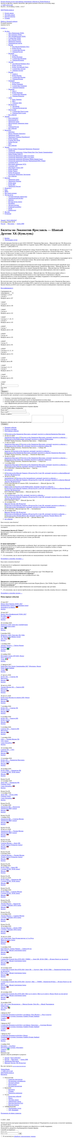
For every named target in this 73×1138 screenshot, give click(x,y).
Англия (10, 62)
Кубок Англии (17, 65)
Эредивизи (15, 106)
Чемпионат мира (13, 121)
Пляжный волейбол (14, 207)
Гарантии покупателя (15, 1079)
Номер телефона (6, 414)
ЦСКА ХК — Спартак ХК (9, 676)
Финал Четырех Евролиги (16, 133)
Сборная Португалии (19, 113)
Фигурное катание (11, 193)
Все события (12, 115)
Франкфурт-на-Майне (8, 607)
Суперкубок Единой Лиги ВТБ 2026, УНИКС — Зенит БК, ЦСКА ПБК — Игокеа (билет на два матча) (34, 959)
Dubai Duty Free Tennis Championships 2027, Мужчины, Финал (21, 666)
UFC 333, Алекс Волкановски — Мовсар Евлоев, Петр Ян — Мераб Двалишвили (27, 1004)
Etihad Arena (5, 1006)
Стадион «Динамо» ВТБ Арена (11, 905)
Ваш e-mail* (4, 412)
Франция (11, 89)
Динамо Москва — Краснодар (10, 903)
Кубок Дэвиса (12, 171)
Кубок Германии (17, 84)
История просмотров (15, 1086)
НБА (10, 144)
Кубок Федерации (14, 173)
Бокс (6, 190)
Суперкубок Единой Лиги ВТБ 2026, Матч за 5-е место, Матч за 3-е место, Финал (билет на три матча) (34, 994)
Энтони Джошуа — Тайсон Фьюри (12, 645)
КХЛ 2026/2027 (13, 118)
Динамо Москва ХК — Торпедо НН (12, 687)
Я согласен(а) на (19, 1136)
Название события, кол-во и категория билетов (16, 422)
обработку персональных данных (25, 1136)
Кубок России (16, 48)
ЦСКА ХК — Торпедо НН (9, 718)
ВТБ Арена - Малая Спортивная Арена (13, 950)
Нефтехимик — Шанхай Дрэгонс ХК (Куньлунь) (37, 488)
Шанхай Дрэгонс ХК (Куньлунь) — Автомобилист (35, 505)
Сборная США (17, 103)
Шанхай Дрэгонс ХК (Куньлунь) (15, 1063)
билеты (3, 609)
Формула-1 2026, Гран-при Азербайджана (14, 624)
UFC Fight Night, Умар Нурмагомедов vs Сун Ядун (17, 938)
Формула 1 (8, 188)
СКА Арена (4, 741)
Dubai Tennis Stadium (7, 668)
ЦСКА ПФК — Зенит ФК (9, 867)
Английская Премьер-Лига (21, 63)
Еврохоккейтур (13, 120)
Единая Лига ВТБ (14, 140)
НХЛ (10, 125)
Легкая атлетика (13, 205)
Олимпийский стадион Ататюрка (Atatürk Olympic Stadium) (20, 1016)
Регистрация (12, 1084)
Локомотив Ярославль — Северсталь (36, 458)
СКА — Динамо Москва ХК (10, 739)
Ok (20, 1133)
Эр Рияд (3, 649)
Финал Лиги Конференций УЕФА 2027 (13, 614)
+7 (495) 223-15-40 (7, 5)
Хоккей (7, 116)
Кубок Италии (16, 75)
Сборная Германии (18, 87)
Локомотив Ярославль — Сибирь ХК (36, 445)
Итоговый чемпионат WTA (17, 164)
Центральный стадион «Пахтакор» (12, 1047)
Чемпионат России (14, 186)
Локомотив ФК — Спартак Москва (12, 819)
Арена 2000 (20, 223)
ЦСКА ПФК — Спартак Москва (11, 891)
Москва (3, 680)
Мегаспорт (4, 678)
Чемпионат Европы (14, 41)
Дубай (3, 670)
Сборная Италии (17, 79)
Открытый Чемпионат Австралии (19, 174)
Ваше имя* (4, 410)
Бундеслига (16, 82)
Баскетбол (8, 130)
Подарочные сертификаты (16, 1081)
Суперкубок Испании (19, 58)
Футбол (7, 31)
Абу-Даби (4, 638)
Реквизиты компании (15, 1093)
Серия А (15, 74)
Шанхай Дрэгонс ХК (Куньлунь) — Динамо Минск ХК (35, 513)
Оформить (5, 391)
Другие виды (9, 195)
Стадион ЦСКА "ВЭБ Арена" (10, 772)
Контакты (4, 1074)
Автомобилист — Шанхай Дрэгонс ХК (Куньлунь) (37, 479)
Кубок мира (12, 183)
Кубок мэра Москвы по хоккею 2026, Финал (15, 697)
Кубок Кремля (13, 169)
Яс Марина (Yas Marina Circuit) (11, 637)
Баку (2, 628)
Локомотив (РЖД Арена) (9, 808)
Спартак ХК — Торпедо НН (10, 729)
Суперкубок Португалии (20, 111)
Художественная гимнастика (17, 196)
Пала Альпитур (6, 657)
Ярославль (11, 223)
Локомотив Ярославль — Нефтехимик (36, 438)
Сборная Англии (17, 70)
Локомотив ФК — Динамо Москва (12, 831)
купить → (4, 28)
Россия (10, 45)
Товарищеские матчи (15, 43)
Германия (11, 81)
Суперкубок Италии (18, 77)
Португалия (12, 109)
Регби (10, 208)
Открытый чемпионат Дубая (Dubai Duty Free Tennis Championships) (30, 152)
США (10, 98)
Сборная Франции (18, 96)
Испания (11, 53)
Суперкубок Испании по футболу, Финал (14, 1035)
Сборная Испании (18, 60)
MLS (13, 101)
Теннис (7, 147)
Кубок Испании (17, 57)
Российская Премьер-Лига (20, 46)
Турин (3, 659)
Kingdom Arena (5, 647)
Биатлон (7, 178)
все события (8, 470)
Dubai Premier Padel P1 (15, 154)
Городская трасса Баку (8, 626)
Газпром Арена (6, 784)
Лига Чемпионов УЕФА (16, 33)
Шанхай (3, 942)
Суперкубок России (18, 50)
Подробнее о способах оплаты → (11, 593)
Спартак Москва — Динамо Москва (12, 855)
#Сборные (8, 213)
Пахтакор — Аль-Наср (8, 1046)
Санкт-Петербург (6, 743)
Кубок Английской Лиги (20, 67)
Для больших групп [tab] (11, 240)
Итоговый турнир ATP (15, 167)
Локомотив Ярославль (58, 434)
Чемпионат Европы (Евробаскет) (19, 137)
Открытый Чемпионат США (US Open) (21, 155)
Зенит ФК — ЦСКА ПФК (9, 794)
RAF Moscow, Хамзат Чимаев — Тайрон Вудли (16, 949)
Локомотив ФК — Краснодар (10, 807)
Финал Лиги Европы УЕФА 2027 (12, 604)
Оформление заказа (14, 1101)
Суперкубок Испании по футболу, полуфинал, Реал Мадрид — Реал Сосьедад (26, 1014)
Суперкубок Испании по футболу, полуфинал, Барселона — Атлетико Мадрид (26, 1025)
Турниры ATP (12, 166)
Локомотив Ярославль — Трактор (36, 465)
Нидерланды (12, 104)
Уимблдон (11, 150)
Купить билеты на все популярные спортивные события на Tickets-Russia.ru (25, 1)
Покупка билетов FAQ (15, 1103)
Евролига (11, 132)
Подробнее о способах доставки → (12, 558)
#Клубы (7, 212)
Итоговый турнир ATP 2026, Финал (12, 656)
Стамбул (3, 618)
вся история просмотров (19, 1066)
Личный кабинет (13, 1083)
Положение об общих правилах (11, 1113)
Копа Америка (17, 99)
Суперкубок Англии (18, 69)
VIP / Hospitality (13, 1110)
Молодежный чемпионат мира (18, 123)
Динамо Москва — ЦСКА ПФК (11, 928)
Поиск (10, 1098)
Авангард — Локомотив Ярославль (35, 452)
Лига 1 (14, 91)
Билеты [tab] (7, 238)
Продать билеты (10, 16)
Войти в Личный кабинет (9, 21)
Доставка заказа (10, 15)
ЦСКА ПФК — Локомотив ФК (11, 770)
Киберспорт (12, 210)
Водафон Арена (6, 616)
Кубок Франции (17, 92)
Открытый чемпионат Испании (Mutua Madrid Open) (25, 159)
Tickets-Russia (5, 1069)
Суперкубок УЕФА (14, 38)
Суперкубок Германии (19, 86)
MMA (6, 191)
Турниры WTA (13, 162)
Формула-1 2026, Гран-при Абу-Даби (13, 635)
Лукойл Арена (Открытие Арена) (11, 845)
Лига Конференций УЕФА (17, 36)
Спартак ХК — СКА (7, 749)
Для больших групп (14, 1108)
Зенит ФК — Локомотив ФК (10, 782)
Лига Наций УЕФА (14, 40)
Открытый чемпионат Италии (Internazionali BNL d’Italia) (27, 161)
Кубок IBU (11, 184)
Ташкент (3, 1049)
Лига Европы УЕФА (15, 35)
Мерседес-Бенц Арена (8, 940)
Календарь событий (14, 1096)
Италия (10, 72)
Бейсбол (11, 200)
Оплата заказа (9, 13)
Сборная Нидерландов (19, 108)
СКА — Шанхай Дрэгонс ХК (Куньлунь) (37, 496)
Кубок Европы (13, 138)
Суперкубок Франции (19, 94)
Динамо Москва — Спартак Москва (12, 916)
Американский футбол (15, 198)
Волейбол (11, 203)
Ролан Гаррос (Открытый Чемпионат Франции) (23, 149)
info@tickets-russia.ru (7, 10)
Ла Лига (14, 55)
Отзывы (7, 18)
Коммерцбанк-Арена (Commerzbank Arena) (14, 605)
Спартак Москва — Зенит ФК (10, 843)
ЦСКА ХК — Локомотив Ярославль (12, 760)
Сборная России (17, 52)
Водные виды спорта (15, 202)
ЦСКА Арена (5, 709)
